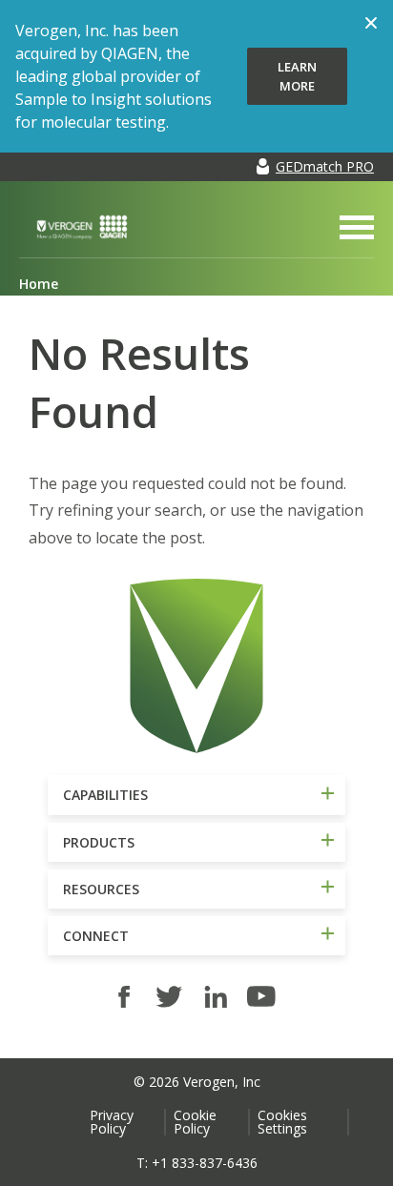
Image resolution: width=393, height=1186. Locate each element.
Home (38, 284)
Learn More (297, 76)
